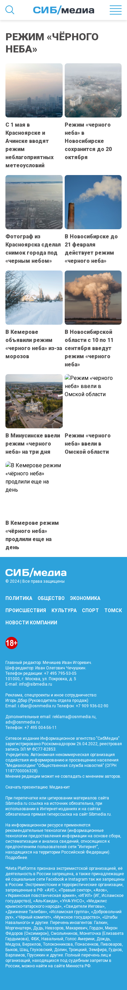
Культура (64, 610)
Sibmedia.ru (100, 814)
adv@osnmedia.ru (22, 722)
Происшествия (25, 610)
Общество (51, 598)
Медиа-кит (59, 787)
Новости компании (31, 622)
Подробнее (16, 857)
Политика (18, 598)
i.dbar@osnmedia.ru (37, 706)
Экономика (85, 598)
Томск (113, 610)
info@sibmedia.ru (35, 684)
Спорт (90, 610)
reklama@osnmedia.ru (74, 716)
